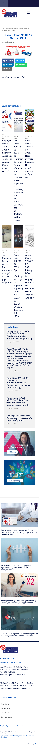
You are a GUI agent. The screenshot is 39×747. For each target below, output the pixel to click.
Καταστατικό (6, 708)
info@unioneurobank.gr (15, 674)
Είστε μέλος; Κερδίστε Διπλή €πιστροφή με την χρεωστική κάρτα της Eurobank (18, 601)
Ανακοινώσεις (10, 28)
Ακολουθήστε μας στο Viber (10, 726)
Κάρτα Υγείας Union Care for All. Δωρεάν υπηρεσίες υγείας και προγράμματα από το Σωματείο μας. (19, 532)
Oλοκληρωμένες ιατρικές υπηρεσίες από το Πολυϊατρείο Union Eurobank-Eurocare (19, 634)
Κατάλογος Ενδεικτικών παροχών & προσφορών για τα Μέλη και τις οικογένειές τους (16, 567)
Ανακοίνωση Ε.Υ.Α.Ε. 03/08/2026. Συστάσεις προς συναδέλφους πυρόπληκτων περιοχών (17, 401)
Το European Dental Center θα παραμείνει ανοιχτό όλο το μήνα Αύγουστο (8, 269)
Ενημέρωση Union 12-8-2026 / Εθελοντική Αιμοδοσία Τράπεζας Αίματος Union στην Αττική (8, 155)
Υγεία (13, 30)
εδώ (23, 77)
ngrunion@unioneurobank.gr (17, 688)
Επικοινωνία (6, 717)
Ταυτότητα (5, 704)
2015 (3, 28)
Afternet (36, 744)
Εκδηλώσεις (19, 28)
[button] (28, 12)
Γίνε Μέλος (5, 712)
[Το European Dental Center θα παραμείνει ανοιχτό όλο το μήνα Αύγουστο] (6, 236)
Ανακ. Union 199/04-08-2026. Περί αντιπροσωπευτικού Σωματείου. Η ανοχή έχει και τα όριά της (18, 383)
